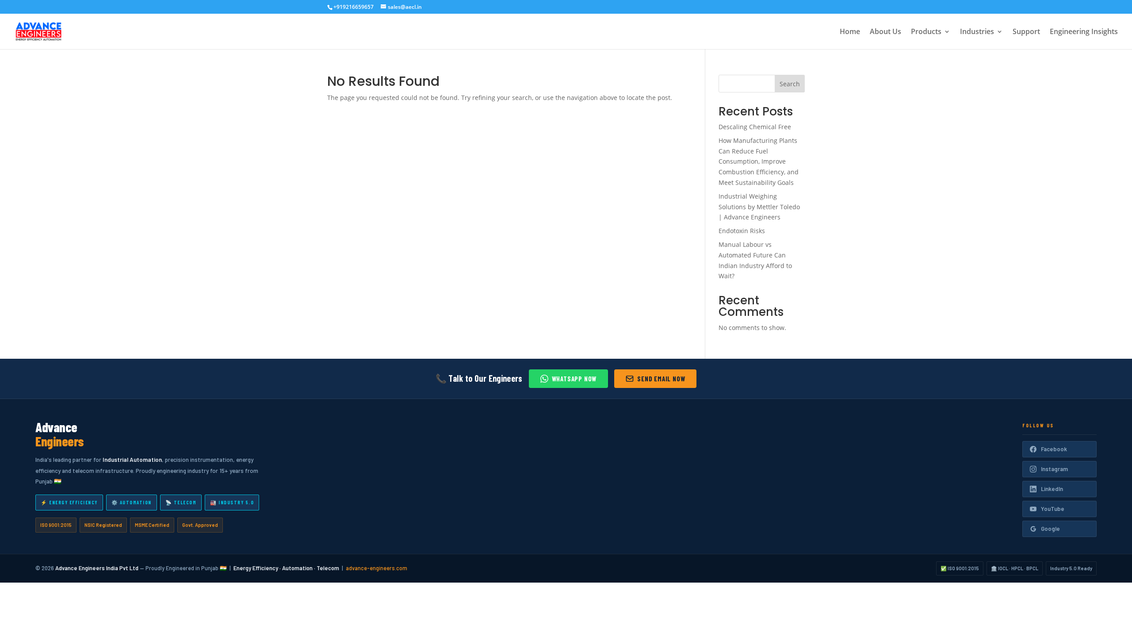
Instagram (1054, 468)
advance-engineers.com (376, 568)
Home (850, 32)
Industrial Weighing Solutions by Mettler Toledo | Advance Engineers (759, 207)
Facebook (1054, 449)
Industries (977, 32)
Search (790, 84)
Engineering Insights (1084, 32)
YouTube (1052, 508)
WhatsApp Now (574, 379)
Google (1050, 528)
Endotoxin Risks (742, 230)
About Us (885, 32)
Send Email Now (661, 379)
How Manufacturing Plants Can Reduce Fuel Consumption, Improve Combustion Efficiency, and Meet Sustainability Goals (759, 161)
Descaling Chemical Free (755, 127)
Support (1026, 32)
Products (926, 32)
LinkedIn (1052, 488)
